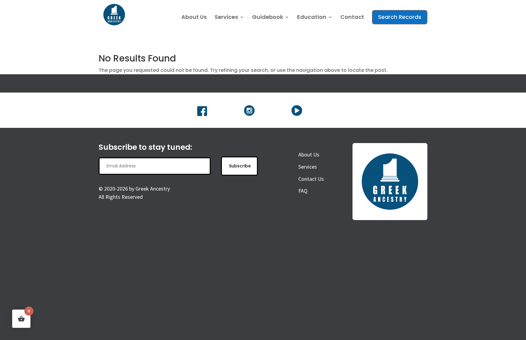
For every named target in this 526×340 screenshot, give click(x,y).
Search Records (399, 17)
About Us (194, 18)
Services (226, 18)
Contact (352, 18)
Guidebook (267, 18)
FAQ (302, 190)
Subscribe (240, 166)
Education (311, 18)
